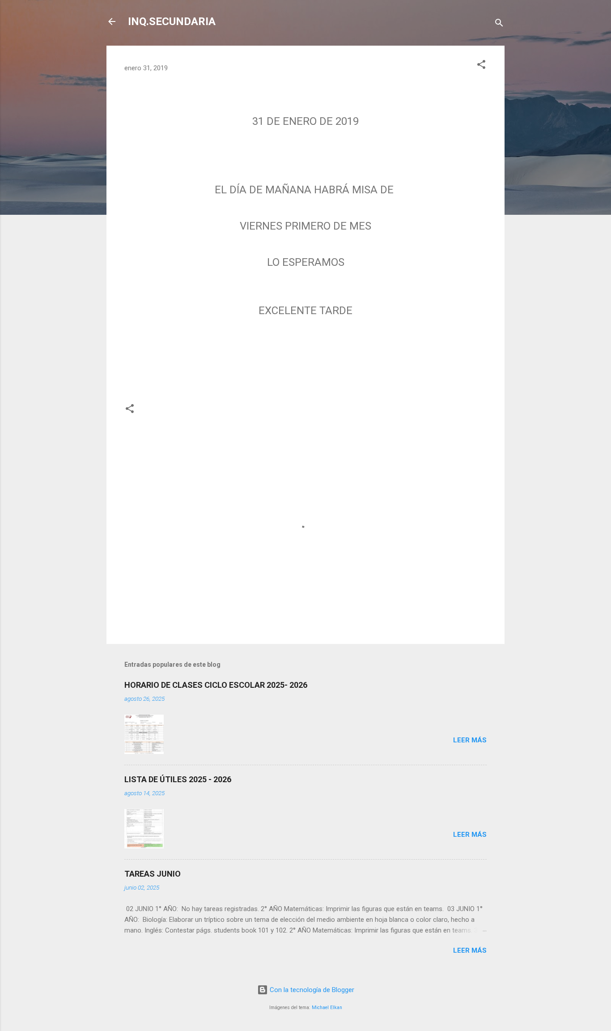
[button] (481, 66)
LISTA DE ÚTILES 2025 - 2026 (177, 779)
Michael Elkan (327, 1007)
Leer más (470, 740)
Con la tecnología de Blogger (311, 990)
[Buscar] (499, 24)
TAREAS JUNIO (152, 873)
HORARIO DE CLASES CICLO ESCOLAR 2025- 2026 (215, 685)
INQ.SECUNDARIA (172, 21)
